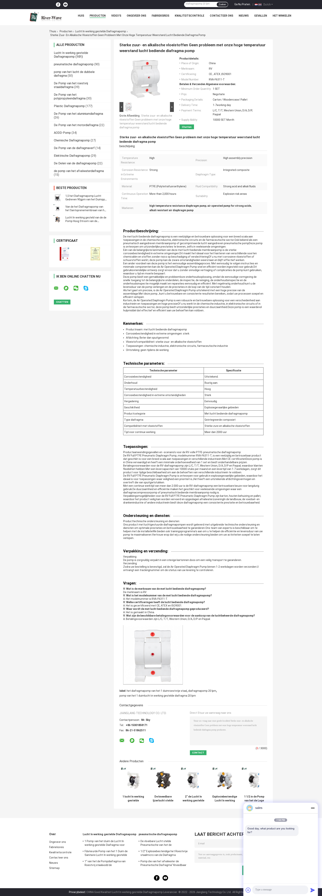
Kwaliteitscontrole (189, 15)
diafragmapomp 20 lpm (202, 690)
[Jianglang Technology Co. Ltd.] (45, 16)
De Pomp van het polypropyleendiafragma (70, 96)
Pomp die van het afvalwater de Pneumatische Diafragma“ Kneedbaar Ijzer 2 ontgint (163, 864)
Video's (116, 15)
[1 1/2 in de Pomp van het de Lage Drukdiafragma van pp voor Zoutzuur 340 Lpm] (254, 780)
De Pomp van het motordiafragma (76, 125)
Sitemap (54, 868)
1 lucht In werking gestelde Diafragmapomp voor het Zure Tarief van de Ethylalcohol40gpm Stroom (133, 798)
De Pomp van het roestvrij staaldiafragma (71, 85)
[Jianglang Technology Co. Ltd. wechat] (78, 288)
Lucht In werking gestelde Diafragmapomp (100, 31)
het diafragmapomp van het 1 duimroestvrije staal (157, 690)
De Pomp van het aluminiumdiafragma (78, 113)
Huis (81, 15)
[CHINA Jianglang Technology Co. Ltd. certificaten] (64, 254)
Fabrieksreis (160, 15)
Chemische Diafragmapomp (72, 140)
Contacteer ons (221, 15)
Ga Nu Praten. (242, 4)
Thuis (52, 31)
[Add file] (248, 890)
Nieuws (244, 15)
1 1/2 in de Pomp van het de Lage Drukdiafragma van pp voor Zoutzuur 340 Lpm (254, 798)
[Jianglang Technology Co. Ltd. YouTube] (65, 4)
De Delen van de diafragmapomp (75, 163)
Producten (98, 15)
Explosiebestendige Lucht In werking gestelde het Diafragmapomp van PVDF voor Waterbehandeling (224, 798)
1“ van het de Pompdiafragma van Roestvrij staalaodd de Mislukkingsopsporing (105, 864)
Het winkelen (282, 15)
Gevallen (260, 15)
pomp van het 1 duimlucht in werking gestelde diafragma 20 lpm (157, 695)
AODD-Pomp (62, 133)
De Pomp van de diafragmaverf (74, 148)
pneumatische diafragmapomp (74, 64)
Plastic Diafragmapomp (69, 106)
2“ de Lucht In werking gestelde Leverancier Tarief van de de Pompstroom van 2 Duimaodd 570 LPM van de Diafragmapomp (193, 798)
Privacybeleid (77, 892)
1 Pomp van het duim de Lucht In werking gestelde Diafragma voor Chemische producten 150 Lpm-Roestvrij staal (105, 843)
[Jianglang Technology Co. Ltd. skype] (88, 288)
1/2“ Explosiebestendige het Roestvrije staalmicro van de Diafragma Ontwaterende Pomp (164, 854)
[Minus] (312, 808)
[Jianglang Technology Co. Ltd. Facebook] (58, 4)
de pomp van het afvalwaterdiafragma (79, 171)
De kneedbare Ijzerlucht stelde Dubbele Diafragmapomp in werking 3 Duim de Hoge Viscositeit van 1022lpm (163, 798)
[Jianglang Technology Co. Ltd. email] (58, 288)
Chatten (187, 127)
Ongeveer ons (136, 15)
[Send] (313, 890)
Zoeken (222, 4)
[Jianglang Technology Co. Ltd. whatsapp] (68, 288)
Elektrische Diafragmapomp (72, 155)
